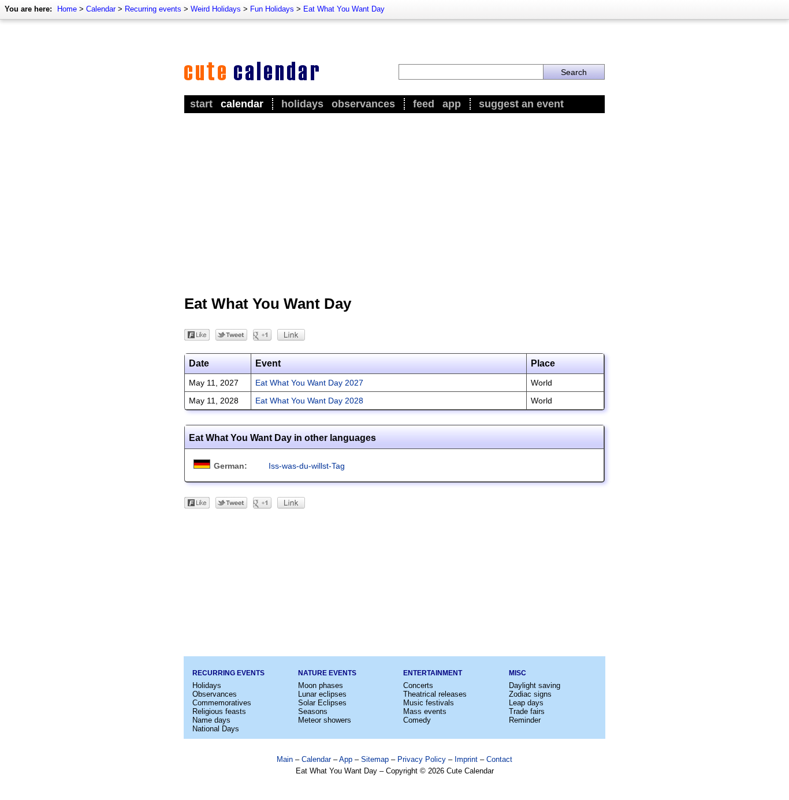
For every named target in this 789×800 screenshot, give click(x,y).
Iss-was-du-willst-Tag (307, 465)
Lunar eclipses (322, 694)
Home (67, 9)
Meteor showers (324, 720)
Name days (211, 720)
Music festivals (428, 702)
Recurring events (153, 9)
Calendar (101, 9)
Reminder (525, 720)
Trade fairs (527, 711)
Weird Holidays (216, 9)
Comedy (417, 720)
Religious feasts (219, 711)
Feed (423, 104)
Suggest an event (521, 104)
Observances (363, 104)
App (451, 104)
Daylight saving (534, 685)
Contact (499, 759)
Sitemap (375, 759)
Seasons (312, 711)
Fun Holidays (272, 9)
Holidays (302, 104)
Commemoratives (221, 702)
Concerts (418, 685)
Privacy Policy (421, 759)
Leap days (526, 702)
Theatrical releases (435, 694)
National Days (215, 728)
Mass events (424, 711)
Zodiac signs (530, 694)
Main (285, 759)
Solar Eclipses (322, 702)
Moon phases (320, 685)
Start (201, 104)
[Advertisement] (394, 202)
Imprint (466, 759)
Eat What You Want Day (344, 9)
